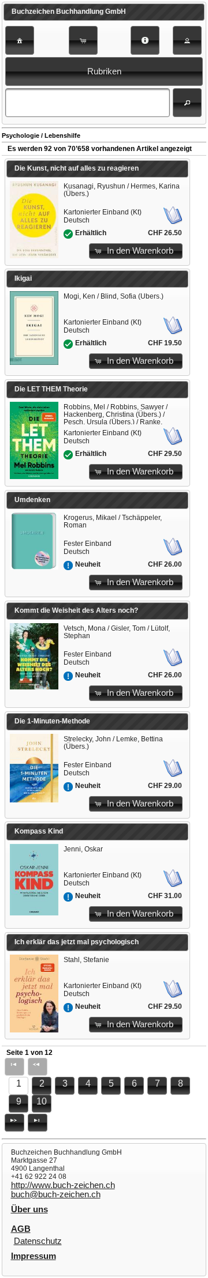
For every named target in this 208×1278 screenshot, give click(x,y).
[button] (19, 40)
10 (41, 1101)
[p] (14, 1123)
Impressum (33, 1256)
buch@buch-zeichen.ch (56, 1194)
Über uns (29, 1209)
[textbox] (87, 102)
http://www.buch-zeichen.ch (63, 1185)
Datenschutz (38, 1241)
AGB (21, 1229)
